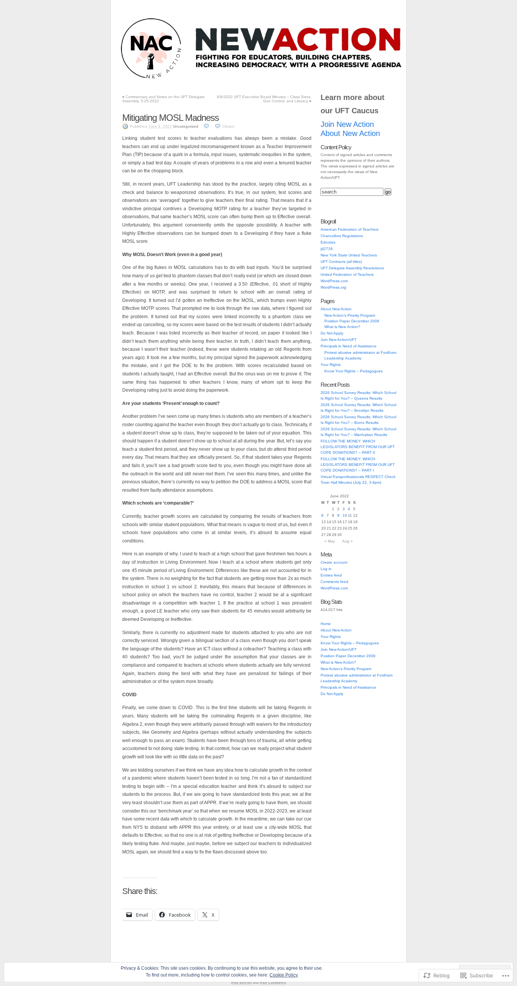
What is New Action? (342, 327)
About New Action (352, 79)
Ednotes (328, 242)
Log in (326, 569)
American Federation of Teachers (349, 229)
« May (329, 541)
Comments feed (334, 582)
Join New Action (347, 124)
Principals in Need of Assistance (227, 79)
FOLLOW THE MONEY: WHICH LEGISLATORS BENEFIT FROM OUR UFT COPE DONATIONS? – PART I (358, 464)
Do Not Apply (279, 79)
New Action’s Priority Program (349, 315)
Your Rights (314, 79)
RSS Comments (273, 982)
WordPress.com (334, 281)
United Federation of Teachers (347, 274)
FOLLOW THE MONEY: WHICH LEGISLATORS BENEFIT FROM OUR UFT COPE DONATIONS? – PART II (358, 447)
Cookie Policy (283, 975)
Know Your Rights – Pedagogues (353, 371)
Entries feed (331, 575)
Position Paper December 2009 (351, 321)
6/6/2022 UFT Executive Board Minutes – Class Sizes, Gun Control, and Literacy (264, 99)
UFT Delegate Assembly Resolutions (352, 268)
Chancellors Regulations (342, 236)
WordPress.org (333, 287)
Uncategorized (185, 126)
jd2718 (327, 249)
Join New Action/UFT (169, 79)
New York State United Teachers (349, 255)
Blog (134, 79)
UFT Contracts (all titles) (341, 261)
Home (326, 624)
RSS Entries (241, 982)
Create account (334, 562)
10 (345, 515)
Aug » (347, 541)
